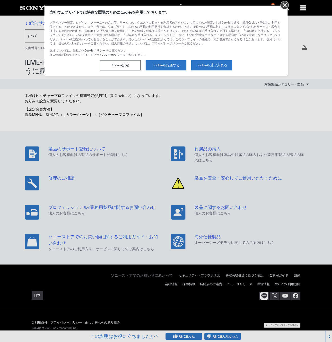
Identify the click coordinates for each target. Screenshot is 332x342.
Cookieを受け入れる (211, 65)
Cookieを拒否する (166, 65)
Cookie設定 (120, 65)
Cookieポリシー (95, 50)
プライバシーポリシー (107, 55)
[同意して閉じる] (284, 5)
